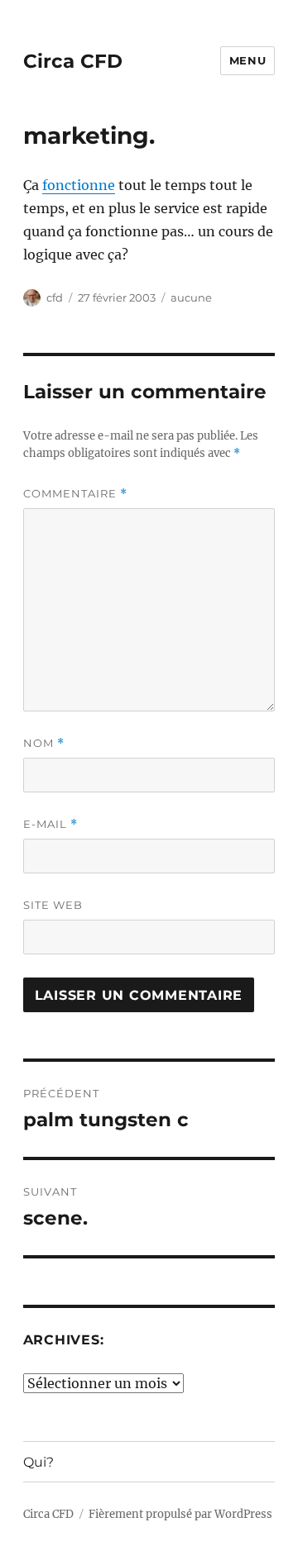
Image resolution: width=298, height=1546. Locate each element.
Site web (53, 904)
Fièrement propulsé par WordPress (180, 1514)
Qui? (38, 1462)
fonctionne (78, 185)
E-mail (50, 824)
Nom (44, 743)
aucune (191, 297)
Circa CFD (73, 61)
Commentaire (75, 494)
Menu (247, 60)
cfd (54, 297)
